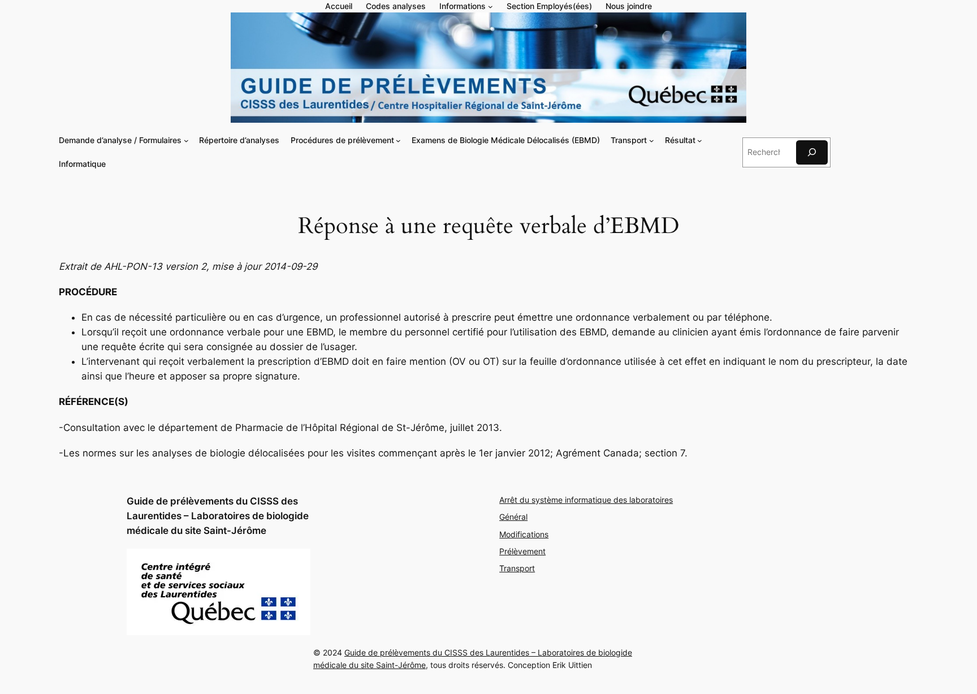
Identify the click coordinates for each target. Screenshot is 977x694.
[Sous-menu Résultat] (699, 140)
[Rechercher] (812, 152)
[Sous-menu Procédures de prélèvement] (398, 140)
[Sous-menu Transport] (651, 140)
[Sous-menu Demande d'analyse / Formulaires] (186, 140)
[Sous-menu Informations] (490, 6)
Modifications (523, 534)
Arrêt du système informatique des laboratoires (586, 500)
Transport (517, 568)
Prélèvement (522, 551)
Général (513, 516)
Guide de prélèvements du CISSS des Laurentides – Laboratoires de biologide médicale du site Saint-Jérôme (218, 515)
